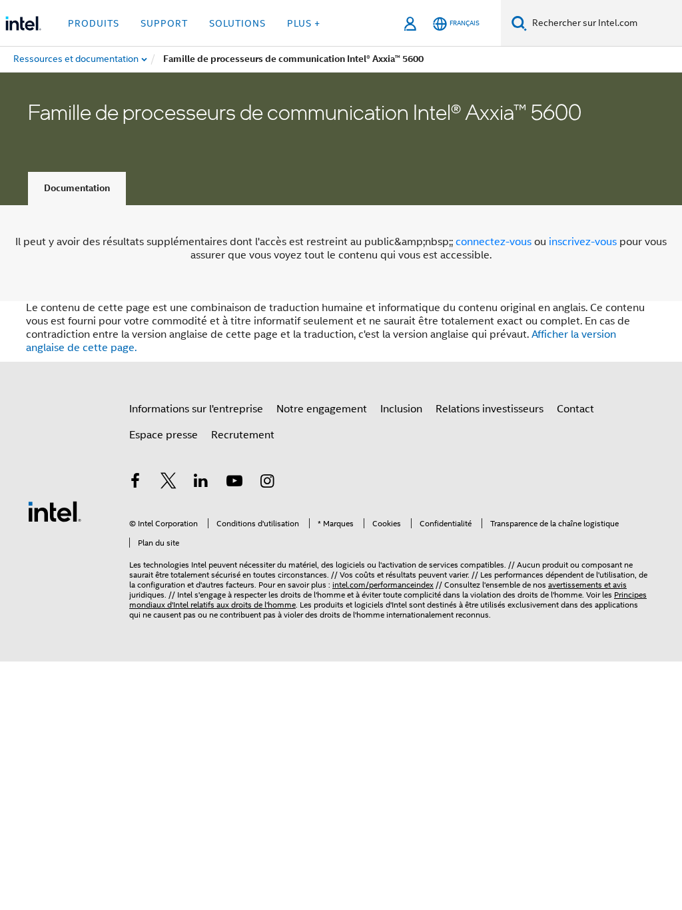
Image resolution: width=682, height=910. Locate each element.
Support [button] (164, 23)
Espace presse (163, 435)
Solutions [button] (237, 23)
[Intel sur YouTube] (234, 483)
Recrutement (242, 435)
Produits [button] (93, 23)
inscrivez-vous (583, 241)
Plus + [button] (303, 23)
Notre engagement (321, 409)
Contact (575, 409)
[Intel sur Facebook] (135, 483)
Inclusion (401, 409)
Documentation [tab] (77, 188)
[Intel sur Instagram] (267, 483)
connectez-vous (493, 241)
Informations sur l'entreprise (196, 409)
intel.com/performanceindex (383, 585)
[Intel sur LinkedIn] (201, 483)
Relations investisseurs (489, 409)
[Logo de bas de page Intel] (54, 511)
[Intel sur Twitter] (168, 483)
